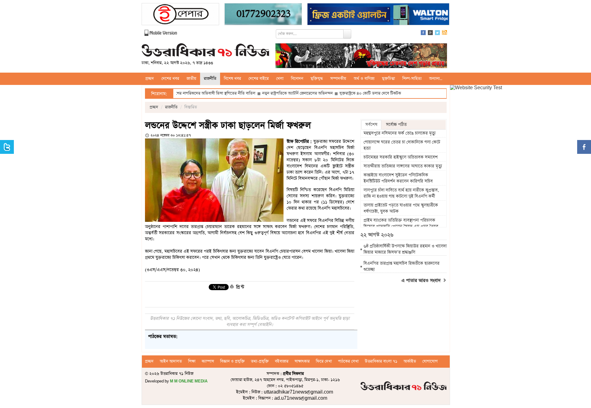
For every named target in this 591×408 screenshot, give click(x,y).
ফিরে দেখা (324, 361)
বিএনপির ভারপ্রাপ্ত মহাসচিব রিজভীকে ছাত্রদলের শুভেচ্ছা (402, 266)
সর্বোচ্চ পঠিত (396, 125)
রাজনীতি (210, 79)
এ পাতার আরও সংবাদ (421, 281)
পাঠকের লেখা (348, 361)
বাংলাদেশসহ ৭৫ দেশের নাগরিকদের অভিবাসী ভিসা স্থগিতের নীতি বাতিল (183, 93)
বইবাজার (281, 361)
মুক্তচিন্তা (388, 79)
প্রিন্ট (239, 287)
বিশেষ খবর (232, 79)
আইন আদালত (171, 361)
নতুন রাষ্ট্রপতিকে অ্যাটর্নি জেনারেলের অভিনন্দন (281, 93)
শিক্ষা (191, 361)
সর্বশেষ (371, 125)
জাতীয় (191, 79)
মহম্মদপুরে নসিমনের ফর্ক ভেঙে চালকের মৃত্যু (400, 133)
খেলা (279, 79)
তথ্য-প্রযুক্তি (260, 361)
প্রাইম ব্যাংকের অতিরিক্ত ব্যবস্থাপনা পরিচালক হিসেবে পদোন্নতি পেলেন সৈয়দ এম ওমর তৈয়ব (401, 223)
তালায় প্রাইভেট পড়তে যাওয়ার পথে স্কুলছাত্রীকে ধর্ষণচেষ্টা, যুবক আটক (401, 208)
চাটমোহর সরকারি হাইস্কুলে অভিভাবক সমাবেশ (401, 157)
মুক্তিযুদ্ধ (317, 79)
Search (347, 33)
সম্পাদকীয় (338, 79)
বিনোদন (297, 79)
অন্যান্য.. (435, 79)
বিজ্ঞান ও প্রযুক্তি (232, 361)
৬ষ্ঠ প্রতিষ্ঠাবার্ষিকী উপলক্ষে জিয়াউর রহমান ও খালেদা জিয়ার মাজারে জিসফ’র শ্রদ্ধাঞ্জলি (405, 249)
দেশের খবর (170, 79)
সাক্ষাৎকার (302, 361)
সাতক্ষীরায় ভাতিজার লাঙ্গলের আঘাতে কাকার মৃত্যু (403, 166)
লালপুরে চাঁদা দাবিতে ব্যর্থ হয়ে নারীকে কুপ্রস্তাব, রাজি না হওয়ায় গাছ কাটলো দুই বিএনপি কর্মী (401, 193)
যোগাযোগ (430, 361)
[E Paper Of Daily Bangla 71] (180, 15)
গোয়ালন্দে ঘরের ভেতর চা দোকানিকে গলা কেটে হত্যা (402, 145)
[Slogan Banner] (361, 56)
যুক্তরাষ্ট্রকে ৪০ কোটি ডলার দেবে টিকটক (354, 93)
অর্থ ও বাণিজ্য (364, 79)
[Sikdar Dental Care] (263, 15)
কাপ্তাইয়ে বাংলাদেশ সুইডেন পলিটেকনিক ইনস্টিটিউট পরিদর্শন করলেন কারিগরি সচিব (398, 178)
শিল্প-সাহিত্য (412, 79)
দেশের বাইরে (258, 79)
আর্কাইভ (410, 361)
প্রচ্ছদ (149, 79)
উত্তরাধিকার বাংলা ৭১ (381, 361)
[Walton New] (378, 15)
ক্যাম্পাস (208, 361)
